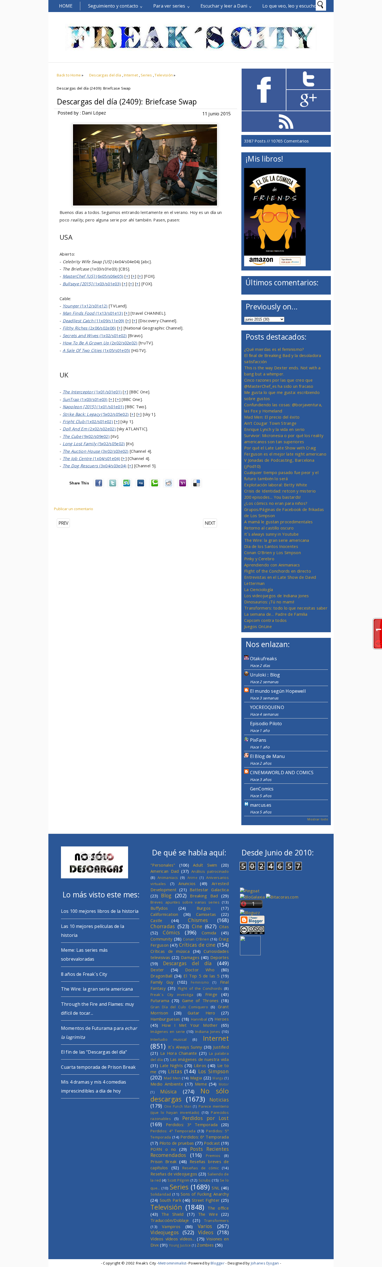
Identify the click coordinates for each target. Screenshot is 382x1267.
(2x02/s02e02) (100, 343)
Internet (131, 75)
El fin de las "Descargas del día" (94, 1052)
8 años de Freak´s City (84, 974)
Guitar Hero (201, 1013)
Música (168, 1091)
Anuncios (186, 883)
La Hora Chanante (178, 1053)
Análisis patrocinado (210, 871)
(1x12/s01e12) (85, 306)
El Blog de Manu (267, 756)
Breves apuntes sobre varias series (185, 902)
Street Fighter (206, 1200)
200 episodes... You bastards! (272, 497)
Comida (209, 932)
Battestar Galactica (209, 889)
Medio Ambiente (166, 1084)
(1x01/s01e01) (92, 392)
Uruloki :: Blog (265, 675)
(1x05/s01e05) (96, 350)
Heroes (221, 1019)
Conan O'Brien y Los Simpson (272, 552)
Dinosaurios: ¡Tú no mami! (269, 602)
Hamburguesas (165, 1019)
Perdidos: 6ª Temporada (204, 1137)
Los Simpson (213, 1071)
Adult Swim (205, 865)
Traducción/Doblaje (169, 1220)
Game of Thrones (200, 1000)
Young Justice (180, 1245)
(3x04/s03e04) (95, 465)
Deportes (219, 957)
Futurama (159, 1000)
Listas (175, 1071)
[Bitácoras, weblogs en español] (282, 897)
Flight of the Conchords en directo (277, 571)
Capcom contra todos (265, 620)
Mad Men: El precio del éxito (272, 417)
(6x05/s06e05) (93, 276)
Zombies (205, 1245)
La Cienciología (258, 589)
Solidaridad (160, 1194)
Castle (156, 920)
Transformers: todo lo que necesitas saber (285, 608)
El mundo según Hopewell (278, 691)
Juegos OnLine (258, 626)
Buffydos (159, 908)
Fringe (211, 994)
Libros (200, 1065)
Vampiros (171, 1226)
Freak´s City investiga (172, 994)
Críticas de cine (197, 944)
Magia (196, 1078)
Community (161, 939)
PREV (63, 523)
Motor (224, 1084)
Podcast (212, 1143)
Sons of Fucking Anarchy (205, 1194)
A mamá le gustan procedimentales (278, 521)
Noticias (219, 1099)
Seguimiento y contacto (113, 6)
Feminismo (200, 982)
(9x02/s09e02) (86, 436)
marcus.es (260, 805)
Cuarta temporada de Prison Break (98, 1067)
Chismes (198, 920)
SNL (216, 1188)
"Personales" (162, 865)
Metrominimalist (172, 1263)
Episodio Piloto (266, 723)
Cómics (171, 932)
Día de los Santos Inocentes (271, 546)
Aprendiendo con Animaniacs (272, 565)
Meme (201, 1084)
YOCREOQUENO (267, 707)
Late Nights (171, 1065)
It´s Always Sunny (185, 1047)
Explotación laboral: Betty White (275, 484)
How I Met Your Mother (190, 1025)
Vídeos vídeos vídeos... (172, 1239)
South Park (170, 1200)
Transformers (216, 1220)
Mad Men (172, 1078)
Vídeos (205, 1232)
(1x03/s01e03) (92, 283)
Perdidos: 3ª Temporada (192, 1124)
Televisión (164, 75)
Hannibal (199, 1019)
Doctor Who (199, 969)
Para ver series (169, 6)
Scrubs (205, 1180)
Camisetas (206, 914)
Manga (218, 1078)
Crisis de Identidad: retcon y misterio (280, 491)
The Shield (172, 1214)
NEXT (210, 523)
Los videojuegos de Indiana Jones (276, 595)
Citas (224, 926)
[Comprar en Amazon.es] (275, 264)
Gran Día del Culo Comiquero (179, 1006)
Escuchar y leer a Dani (224, 6)
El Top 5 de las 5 (201, 976)
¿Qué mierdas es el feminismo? (274, 349)
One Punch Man (177, 1106)
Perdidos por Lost (205, 1118)
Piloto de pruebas (176, 1143)
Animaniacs (167, 877)
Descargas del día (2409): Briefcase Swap (127, 102)
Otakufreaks (263, 658)
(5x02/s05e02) (96, 414)
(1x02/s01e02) (95, 335)
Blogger (218, 1263)
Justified (221, 1047)
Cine (197, 926)
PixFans (258, 740)
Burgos (204, 908)
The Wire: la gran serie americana (276, 540)
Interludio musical (168, 1039)
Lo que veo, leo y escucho (289, 6)
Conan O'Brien (196, 939)
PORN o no (163, 1149)
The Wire (208, 1214)
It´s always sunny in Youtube (271, 534)
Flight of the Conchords (200, 988)
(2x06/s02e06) (89, 328)
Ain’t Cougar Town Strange (270, 423)
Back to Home (69, 75)
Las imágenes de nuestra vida (199, 1059)
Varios (205, 1226)
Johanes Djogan (265, 1263)
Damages (190, 957)
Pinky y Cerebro (259, 558)
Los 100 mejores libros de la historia (99, 911)
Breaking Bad (204, 896)
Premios (213, 1155)
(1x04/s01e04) (91, 458)
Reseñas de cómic (200, 1167)
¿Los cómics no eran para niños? (275, 503)
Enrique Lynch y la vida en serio (274, 429)
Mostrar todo (317, 819)
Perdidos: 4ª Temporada (172, 1130)
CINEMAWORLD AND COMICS (282, 772)
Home (66, 6)
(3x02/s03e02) (96, 451)
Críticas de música (170, 951)
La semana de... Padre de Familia (275, 614)
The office (218, 1208)
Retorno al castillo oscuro (269, 528)
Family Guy (162, 982)
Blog (166, 895)
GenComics (261, 789)
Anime (192, 877)
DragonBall (161, 976)
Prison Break (163, 1161)
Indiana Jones (207, 1031)
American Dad (164, 871)
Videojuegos (164, 1232)
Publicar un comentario (73, 508)
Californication (164, 914)
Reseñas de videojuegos (173, 1174)
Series (146, 75)
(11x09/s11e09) (93, 320)
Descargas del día (105, 75)
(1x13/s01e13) (93, 313)
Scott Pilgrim (178, 1180)
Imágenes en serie (167, 1031)
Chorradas (162, 926)
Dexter (157, 969)
